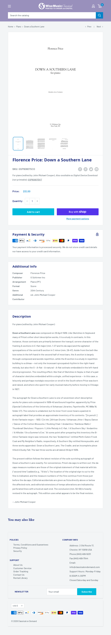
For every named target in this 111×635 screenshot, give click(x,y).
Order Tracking (20, 571)
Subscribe (87, 591)
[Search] (99, 15)
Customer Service (22, 568)
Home (10, 26)
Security (17, 551)
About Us (18, 564)
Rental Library (20, 577)
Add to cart (33, 211)
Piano (18, 26)
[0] (100, 6)
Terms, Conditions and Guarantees (30, 544)
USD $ (15, 605)
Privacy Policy (20, 547)
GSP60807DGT (35, 179)
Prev (89, 26)
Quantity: (17, 201)
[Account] (93, 6)
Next (99, 26)
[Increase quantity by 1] (37, 201)
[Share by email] (97, 169)
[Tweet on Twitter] (91, 169)
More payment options (77, 218)
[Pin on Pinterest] (86, 169)
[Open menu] (9, 6)
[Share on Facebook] (80, 169)
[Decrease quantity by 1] (27, 201)
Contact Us (18, 574)
